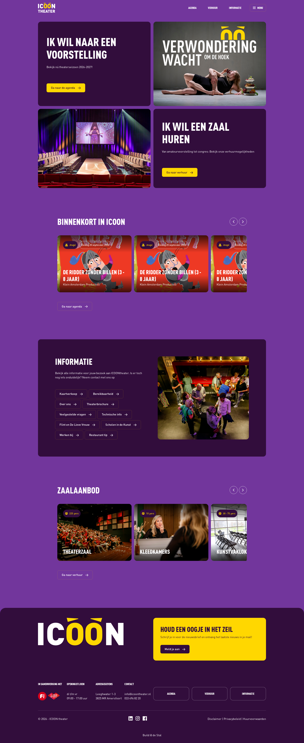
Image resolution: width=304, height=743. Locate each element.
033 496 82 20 (132, 698)
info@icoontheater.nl (137, 694)
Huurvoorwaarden (254, 719)
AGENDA (192, 7)
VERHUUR (213, 7)
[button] (234, 222)
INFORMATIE (235, 7)
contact (95, 377)
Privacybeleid (232, 719)
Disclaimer (215, 719)
